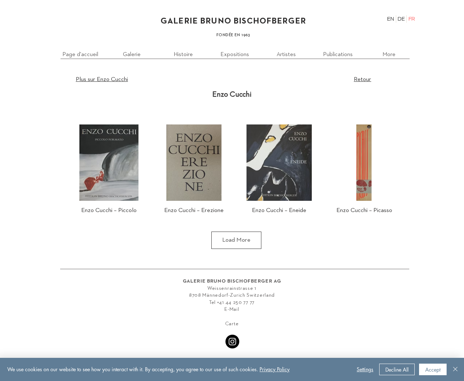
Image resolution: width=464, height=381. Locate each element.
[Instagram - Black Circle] (232, 341)
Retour (362, 79)
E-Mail (231, 309)
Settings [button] (365, 369)
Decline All (397, 369)
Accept (432, 369)
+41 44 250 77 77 (235, 302)
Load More (236, 240)
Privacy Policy (275, 369)
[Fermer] (455, 369)
